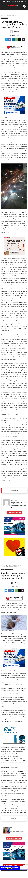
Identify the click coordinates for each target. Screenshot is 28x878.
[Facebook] (9, 39)
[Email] (19, 39)
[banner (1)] (14, 254)
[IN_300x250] (14, 534)
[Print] (23, 39)
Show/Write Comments (14, 512)
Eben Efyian (16, 31)
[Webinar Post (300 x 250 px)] (14, 114)
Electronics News (8, 14)
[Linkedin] (13, 39)
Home (2, 14)
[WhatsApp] (16, 39)
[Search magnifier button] (24, 6)
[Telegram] (6, 39)
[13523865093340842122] (14, 555)
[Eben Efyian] (12, 31)
